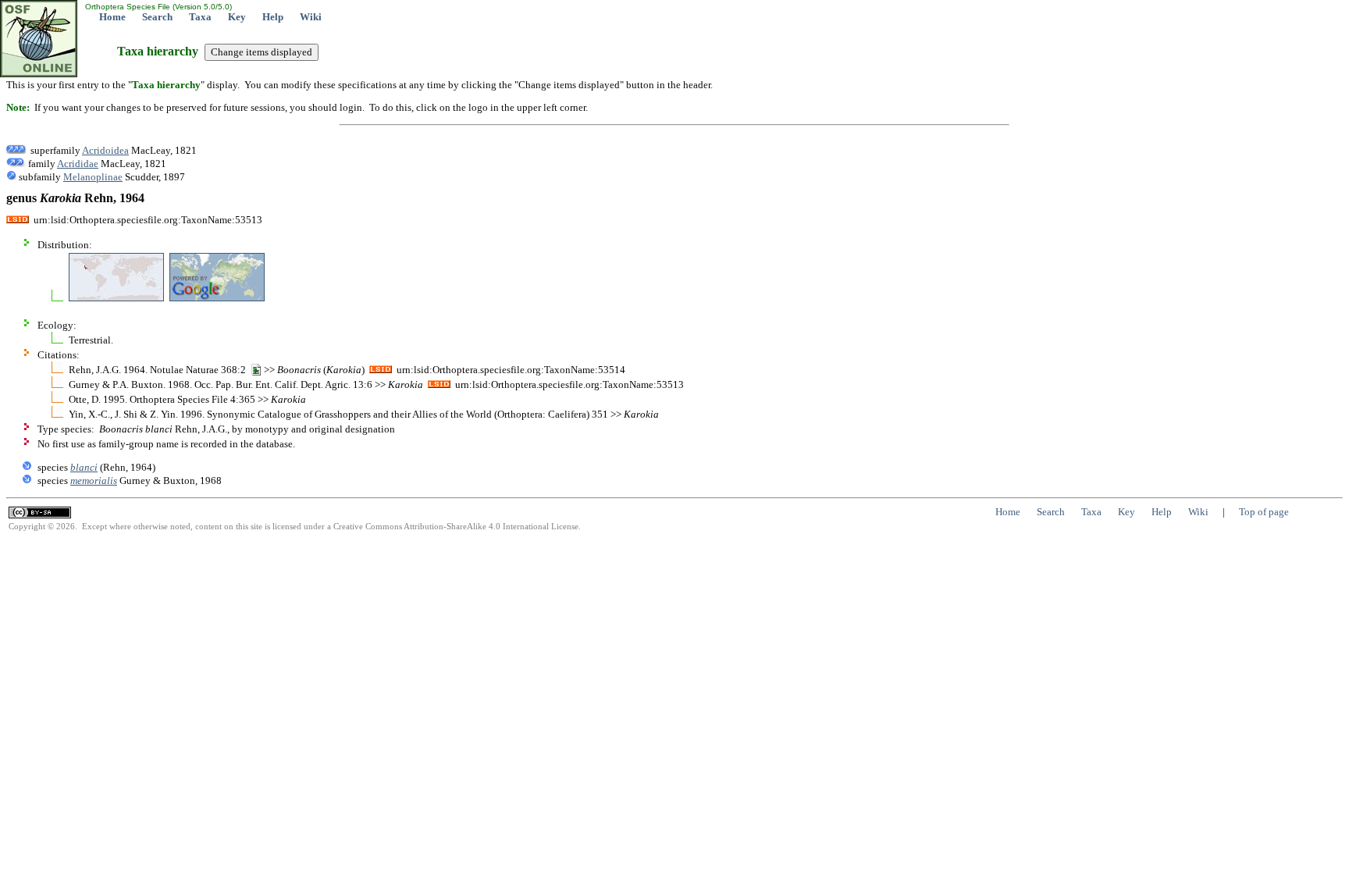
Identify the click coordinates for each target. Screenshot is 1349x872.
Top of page (1264, 512)
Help (272, 17)
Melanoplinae (93, 177)
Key (237, 17)
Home (112, 17)
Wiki (311, 17)
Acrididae (77, 163)
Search (157, 17)
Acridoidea (105, 150)
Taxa (200, 17)
